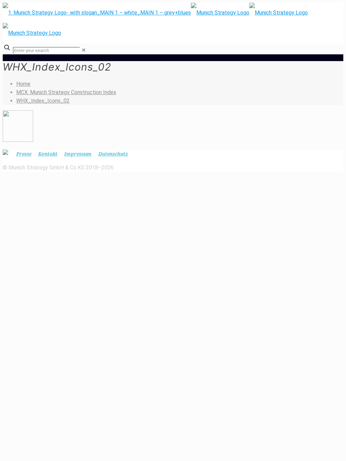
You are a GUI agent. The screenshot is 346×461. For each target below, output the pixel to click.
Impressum (78, 154)
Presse (23, 154)
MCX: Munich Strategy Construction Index (66, 92)
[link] (83, 50)
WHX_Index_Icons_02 (43, 101)
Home (23, 84)
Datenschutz (113, 154)
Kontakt (47, 154)
